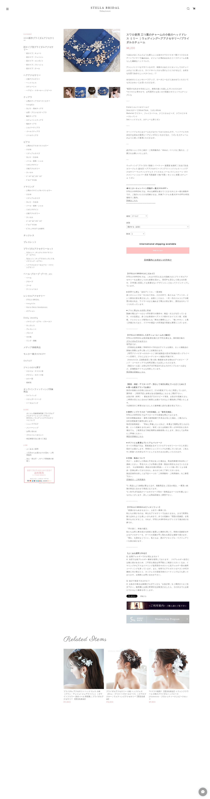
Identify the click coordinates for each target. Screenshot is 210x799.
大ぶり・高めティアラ (34, 108)
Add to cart (158, 251)
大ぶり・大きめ (32, 157)
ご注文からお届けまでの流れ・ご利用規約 (40, 454)
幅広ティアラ (31, 116)
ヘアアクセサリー (32, 75)
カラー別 (29, 379)
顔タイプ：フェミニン (34, 57)
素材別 (28, 382)
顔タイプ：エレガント (34, 61)
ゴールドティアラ (33, 131)
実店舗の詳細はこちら (135, 372)
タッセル (29, 172)
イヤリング (29, 186)
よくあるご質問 (32, 449)
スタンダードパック (34, 399)
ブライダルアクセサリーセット (38, 249)
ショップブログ (32, 424)
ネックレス (29, 235)
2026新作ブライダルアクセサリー (39, 39)
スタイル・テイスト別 (34, 371)
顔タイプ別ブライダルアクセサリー (38, 48)
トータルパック (32, 403)
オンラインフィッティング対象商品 (38, 390)
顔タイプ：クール (33, 68)
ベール (28, 278)
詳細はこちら (132, 201)
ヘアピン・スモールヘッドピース (39, 90)
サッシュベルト (32, 289)
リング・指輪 (31, 341)
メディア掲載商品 (32, 347)
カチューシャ (31, 87)
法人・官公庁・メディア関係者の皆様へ (40, 460)
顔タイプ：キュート (34, 53)
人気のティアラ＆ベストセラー (38, 101)
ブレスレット (30, 242)
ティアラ (28, 97)
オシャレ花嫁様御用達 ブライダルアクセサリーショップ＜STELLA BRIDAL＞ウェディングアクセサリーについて (40, 416)
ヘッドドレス (31, 83)
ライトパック (31, 395)
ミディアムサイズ (33, 153)
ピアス (27, 142)
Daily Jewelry (31, 318)
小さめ (28, 149)
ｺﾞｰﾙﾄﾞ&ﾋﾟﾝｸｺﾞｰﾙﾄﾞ (34, 176)
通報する (143, 596)
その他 (28, 337)
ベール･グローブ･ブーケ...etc (38, 274)
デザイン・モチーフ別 (34, 375)
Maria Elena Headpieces (36, 307)
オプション (30, 311)
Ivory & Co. (31, 303)
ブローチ (29, 333)
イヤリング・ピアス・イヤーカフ (39, 322)
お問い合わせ (31, 431)
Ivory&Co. (30, 105)
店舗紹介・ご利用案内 (135, 480)
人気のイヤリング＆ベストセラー (39, 190)
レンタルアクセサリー (34, 296)
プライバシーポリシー (35, 435)
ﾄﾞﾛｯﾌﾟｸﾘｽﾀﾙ (31, 180)
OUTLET (28, 360)
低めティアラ (31, 124)
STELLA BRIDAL (32, 300)
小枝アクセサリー (33, 79)
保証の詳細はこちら (134, 436)
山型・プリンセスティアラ (36, 112)
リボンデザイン (32, 165)
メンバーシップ (32, 428)
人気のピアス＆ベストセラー (37, 146)
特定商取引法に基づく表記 (36, 439)
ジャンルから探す (32, 367)
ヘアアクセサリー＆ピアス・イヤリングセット (40, 266)
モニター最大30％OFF (35, 354)
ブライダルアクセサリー (136, 341)
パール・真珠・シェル (34, 161)
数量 (128, 234)
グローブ (29, 282)
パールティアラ (32, 135)
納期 (128, 223)
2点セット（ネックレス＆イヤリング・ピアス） (39, 253)
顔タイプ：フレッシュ (34, 65)
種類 (128, 216)
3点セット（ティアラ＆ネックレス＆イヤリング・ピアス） (40, 260)
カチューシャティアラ (34, 120)
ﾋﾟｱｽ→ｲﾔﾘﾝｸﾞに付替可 (35, 229)
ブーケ (28, 285)
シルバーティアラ (33, 128)
